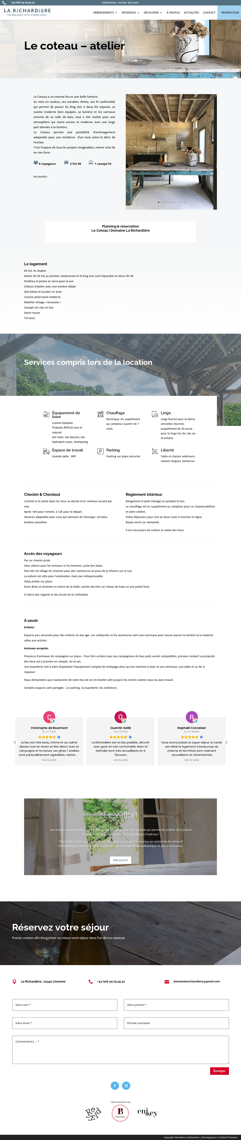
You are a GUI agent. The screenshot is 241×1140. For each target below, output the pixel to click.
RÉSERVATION (230, 12)
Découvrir (120, 860)
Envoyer (220, 1071)
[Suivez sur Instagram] (126, 1086)
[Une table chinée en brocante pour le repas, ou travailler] (171, 208)
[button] (226, 742)
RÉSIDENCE (129, 12)
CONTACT (209, 12)
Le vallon (120, 814)
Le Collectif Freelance (227, 1137)
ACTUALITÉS (191, 12)
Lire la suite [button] (49, 760)
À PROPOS (173, 12)
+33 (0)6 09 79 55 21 (23, 2)
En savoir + (41, 176)
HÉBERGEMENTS (103, 12)
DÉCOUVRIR (151, 12)
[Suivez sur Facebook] (115, 1086)
